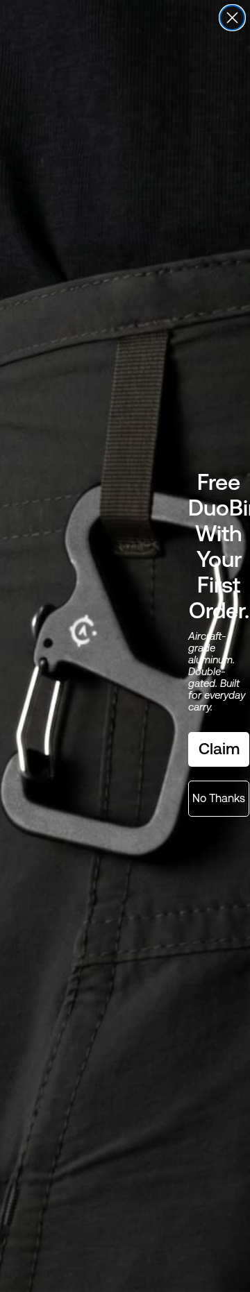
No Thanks (218, 798)
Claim (219, 749)
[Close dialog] (232, 18)
